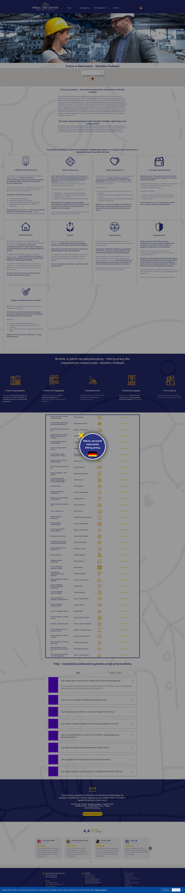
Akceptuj (176, 890)
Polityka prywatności (101, 890)
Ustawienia (165, 890)
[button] (81, 435)
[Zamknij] (183, 889)
